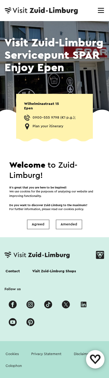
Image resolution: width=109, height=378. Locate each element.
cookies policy (73, 209)
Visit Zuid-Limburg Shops (54, 271)
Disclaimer (82, 354)
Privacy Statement (46, 354)
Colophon (14, 366)
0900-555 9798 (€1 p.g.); (54, 117)
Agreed (38, 224)
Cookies (12, 354)
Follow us (12, 289)
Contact (13, 271)
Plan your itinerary (48, 126)
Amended (69, 224)
